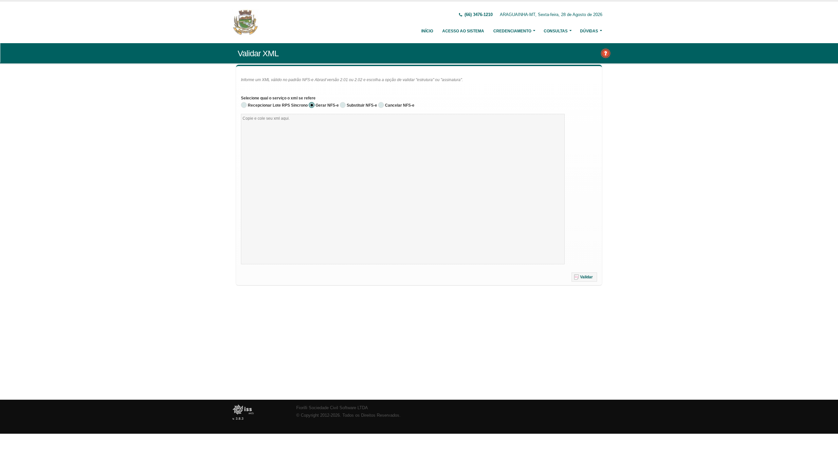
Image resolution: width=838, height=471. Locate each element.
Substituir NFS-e (362, 105)
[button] (584, 277)
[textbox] (403, 189)
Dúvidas (589, 31)
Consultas (556, 31)
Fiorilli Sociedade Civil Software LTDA (332, 408)
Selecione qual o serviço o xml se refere (278, 98)
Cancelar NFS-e (399, 105)
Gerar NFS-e (327, 105)
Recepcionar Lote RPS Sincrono (278, 105)
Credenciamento (512, 31)
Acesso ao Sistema (463, 31)
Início (427, 31)
